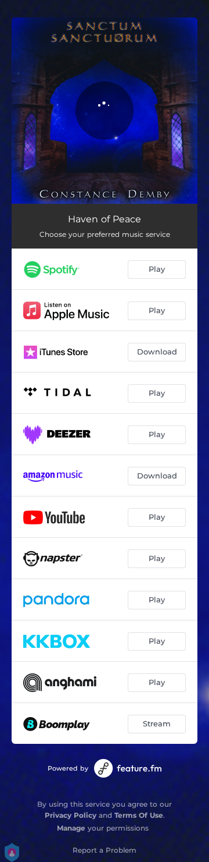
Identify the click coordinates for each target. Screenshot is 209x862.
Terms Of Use (138, 815)
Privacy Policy (70, 815)
